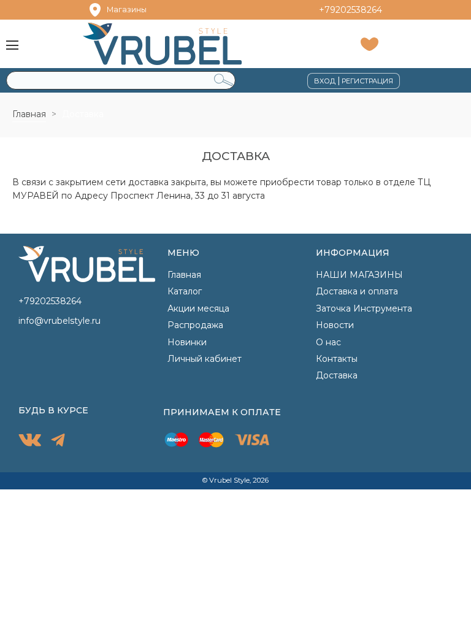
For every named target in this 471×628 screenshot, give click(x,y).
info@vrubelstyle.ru (59, 320)
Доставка (337, 375)
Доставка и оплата (357, 291)
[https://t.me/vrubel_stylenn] (58, 441)
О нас (328, 342)
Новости (335, 325)
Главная (29, 114)
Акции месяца (198, 308)
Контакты (337, 358)
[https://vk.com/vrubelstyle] (29, 442)
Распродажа (195, 325)
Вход (324, 81)
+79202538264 (350, 9)
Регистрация (367, 81)
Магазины (127, 9)
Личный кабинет (204, 358)
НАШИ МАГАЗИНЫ (359, 274)
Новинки (187, 342)
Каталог (184, 291)
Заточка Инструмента (364, 308)
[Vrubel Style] (178, 44)
